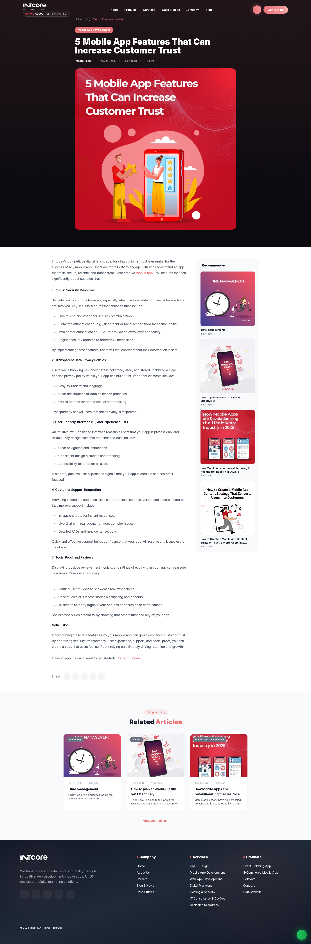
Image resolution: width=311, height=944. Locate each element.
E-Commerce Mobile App (260, 872)
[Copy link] (101, 676)
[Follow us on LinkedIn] (70, 894)
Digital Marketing (201, 885)
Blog (209, 10)
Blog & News (145, 885)
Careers (142, 879)
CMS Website (252, 892)
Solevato (249, 879)
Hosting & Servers (202, 892)
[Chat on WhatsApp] (302, 935)
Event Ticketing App (257, 866)
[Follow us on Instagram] (59, 894)
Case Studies (171, 10)
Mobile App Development (207, 872)
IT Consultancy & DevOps (207, 898)
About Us (143, 872)
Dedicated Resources (204, 905)
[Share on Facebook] (75, 676)
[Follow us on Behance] (36, 894)
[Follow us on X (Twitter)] (47, 894)
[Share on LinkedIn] (84, 676)
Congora (249, 885)
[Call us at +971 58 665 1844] (257, 9)
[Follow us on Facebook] (24, 894)
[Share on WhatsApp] (92, 676)
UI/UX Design (199, 866)
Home (115, 10)
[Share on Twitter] (67, 676)
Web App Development (206, 879)
